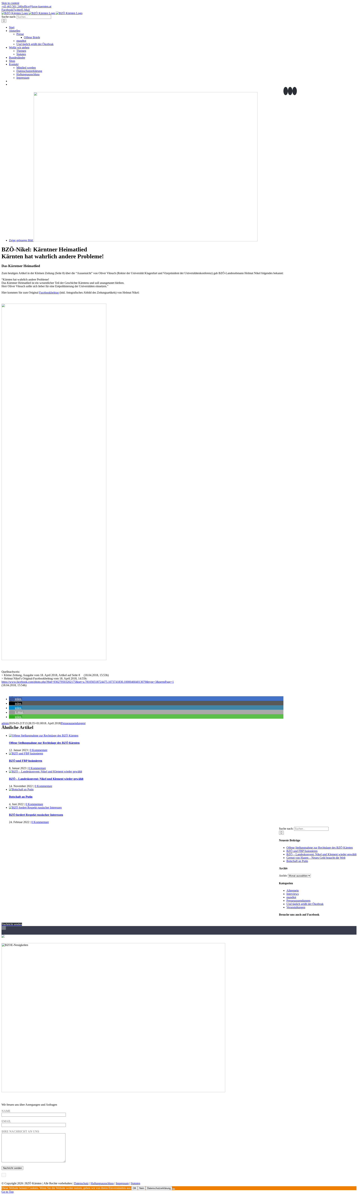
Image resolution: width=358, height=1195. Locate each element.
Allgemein (292, 890)
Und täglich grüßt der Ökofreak (305, 904)
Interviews (292, 893)
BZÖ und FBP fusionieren (25, 760)
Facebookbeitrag (49, 292)
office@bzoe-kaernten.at (36, 6)
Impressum (122, 1183)
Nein (141, 1188)
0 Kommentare (38, 750)
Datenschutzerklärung (159, 1188)
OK (134, 1188)
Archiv (283, 875)
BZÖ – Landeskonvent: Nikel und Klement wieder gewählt (46, 778)
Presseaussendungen (73, 723)
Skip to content (10, 3)
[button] (15, 699)
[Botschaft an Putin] (21, 789)
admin (5, 723)
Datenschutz (81, 1183)
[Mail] (294, 91)
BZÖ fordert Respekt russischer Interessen (36, 814)
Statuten (135, 1183)
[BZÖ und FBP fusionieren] (26, 753)
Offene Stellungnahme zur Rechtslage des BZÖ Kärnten (44, 742)
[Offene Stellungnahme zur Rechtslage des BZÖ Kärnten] (43, 735)
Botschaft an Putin (20, 796)
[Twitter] (290, 91)
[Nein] (173, 1189)
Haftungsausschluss (102, 1183)
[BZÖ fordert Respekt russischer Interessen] (35, 807)
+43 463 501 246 (11, 6)
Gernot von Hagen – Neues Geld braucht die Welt (315, 857)
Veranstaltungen (295, 907)
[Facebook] (285, 91)
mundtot (291, 897)
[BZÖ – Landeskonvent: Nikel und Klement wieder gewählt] (45, 771)
